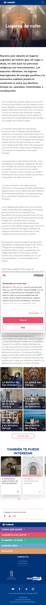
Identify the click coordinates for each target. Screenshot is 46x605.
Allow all (23, 320)
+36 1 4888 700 (23, 565)
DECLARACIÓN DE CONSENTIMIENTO (23, 602)
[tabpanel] (11, 477)
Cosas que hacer (12, 529)
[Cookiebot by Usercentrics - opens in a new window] (33, 275)
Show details (34, 313)
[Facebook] (20, 589)
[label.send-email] (14, 516)
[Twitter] (26, 589)
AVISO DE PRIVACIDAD (23, 600)
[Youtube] (13, 589)
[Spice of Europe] (34, 578)
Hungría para (10, 546)
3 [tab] (24, 499)
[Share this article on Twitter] (9, 516)
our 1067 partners (16, 287)
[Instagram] (33, 589)
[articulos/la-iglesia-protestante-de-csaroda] (39, 492)
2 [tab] (22, 499)
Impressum (23, 597)
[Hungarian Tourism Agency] (11, 575)
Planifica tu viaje (12, 540)
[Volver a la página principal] (9, 2)
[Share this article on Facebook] (4, 516)
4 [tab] (27, 499)
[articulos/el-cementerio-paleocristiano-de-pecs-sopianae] (17, 492)
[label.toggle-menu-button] (43, 2)
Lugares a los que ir (14, 535)
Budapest (8, 551)
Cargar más (23, 436)
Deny (23, 327)
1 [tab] (19, 499)
